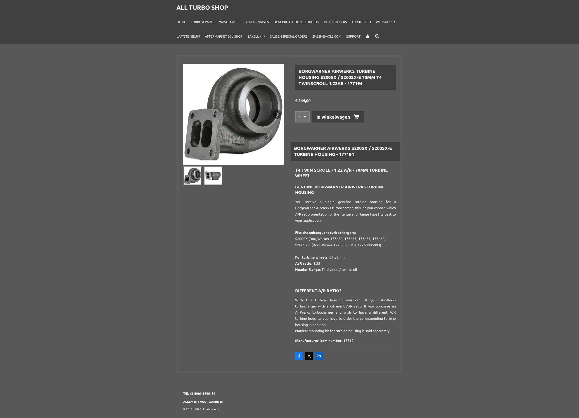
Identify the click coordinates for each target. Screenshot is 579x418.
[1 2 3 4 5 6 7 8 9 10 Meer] (302, 117)
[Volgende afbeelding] (277, 114)
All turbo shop (202, 7)
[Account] (368, 36)
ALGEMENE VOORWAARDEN (203, 402)
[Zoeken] (377, 36)
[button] (192, 175)
